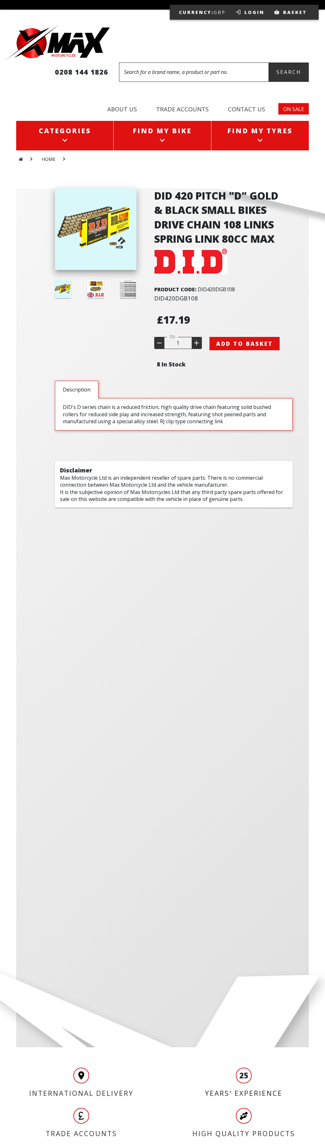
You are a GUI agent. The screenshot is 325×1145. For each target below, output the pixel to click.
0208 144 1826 (81, 71)
